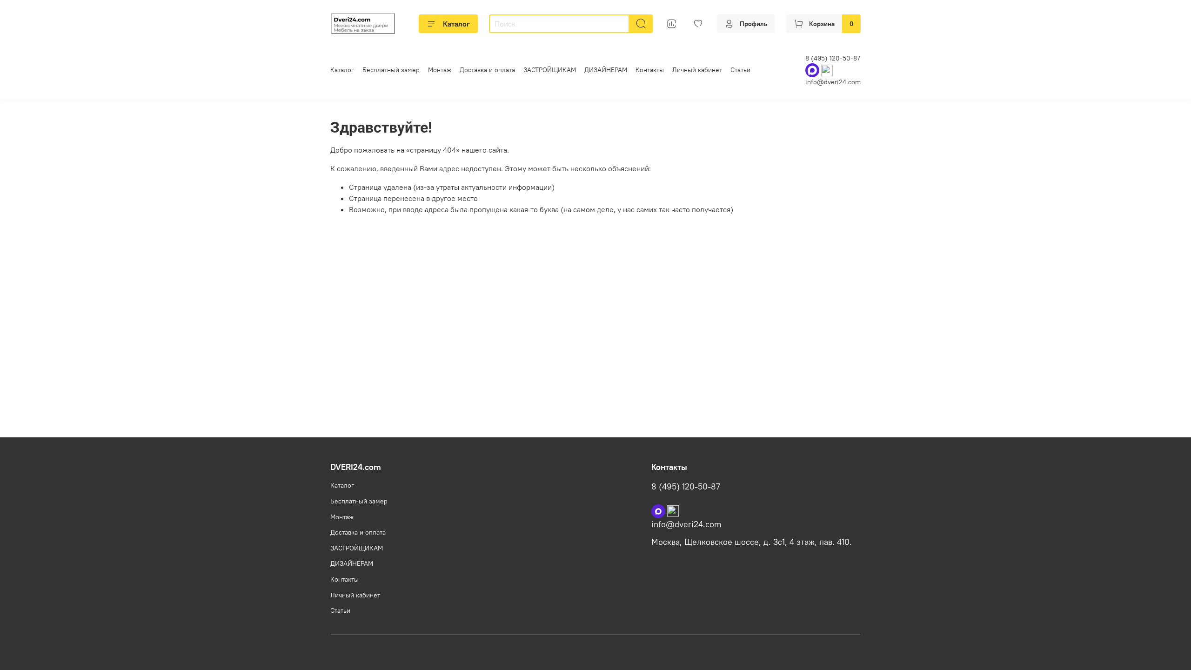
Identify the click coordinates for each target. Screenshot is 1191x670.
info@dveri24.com (833, 82)
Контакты (650, 70)
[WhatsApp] (813, 70)
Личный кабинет (697, 70)
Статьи (740, 70)
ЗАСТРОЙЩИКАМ (549, 70)
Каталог (456, 23)
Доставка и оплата (487, 70)
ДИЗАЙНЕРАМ (605, 70)
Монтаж (439, 70)
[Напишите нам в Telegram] (673, 510)
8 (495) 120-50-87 (832, 58)
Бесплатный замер (391, 70)
